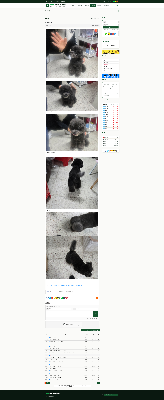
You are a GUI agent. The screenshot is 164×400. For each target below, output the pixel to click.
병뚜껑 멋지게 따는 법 (53, 368)
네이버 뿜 (48, 11)
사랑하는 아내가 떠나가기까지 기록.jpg (56, 341)
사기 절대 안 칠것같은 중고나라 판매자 (56, 370)
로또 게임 (105, 70)
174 (68, 385)
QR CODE (63, 1)
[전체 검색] (117, 5)
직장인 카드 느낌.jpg (53, 359)
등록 (96, 313)
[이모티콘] (90, 318)
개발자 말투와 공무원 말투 (54, 339)
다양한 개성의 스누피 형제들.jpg (55, 377)
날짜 (93, 334)
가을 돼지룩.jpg (52, 346)
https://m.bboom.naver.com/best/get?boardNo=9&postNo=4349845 (66, 285)
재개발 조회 (86, 5)
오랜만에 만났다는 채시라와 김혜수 (56, 343)
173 (65, 385)
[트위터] (115, 34)
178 (79, 385)
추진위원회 (99, 5)
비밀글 (88, 318)
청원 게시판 (106, 66)
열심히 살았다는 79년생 (54, 337)
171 (59, 385)
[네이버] (106, 34)
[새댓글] (92, 318)
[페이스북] (111, 34)
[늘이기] (96, 318)
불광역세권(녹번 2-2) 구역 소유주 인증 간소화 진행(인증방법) (114, 93)
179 (82, 385)
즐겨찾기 (47, 1)
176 (74, 385)
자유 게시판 (106, 62)
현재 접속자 (106, 137)
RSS (52, 1)
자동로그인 (106, 29)
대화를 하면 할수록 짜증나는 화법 (55, 366)
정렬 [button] (99, 382)
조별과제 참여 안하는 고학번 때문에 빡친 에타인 (58, 293)
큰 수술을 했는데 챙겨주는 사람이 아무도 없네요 (58, 350)
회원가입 (109, 1)
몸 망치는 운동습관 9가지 (54, 375)
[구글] (113, 34)
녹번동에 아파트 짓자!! (108, 68)
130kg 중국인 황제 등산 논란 (55, 373)
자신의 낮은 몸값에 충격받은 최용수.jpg (57, 361)
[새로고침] (94, 318)
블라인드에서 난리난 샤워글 (55, 348)
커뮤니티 (93, 5)
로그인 (104, 1)
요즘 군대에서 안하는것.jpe (54, 379)
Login (111, 27)
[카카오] (109, 34)
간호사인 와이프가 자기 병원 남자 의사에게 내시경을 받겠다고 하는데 (62, 291)
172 (62, 385)
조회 (98, 334)
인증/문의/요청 (106, 5)
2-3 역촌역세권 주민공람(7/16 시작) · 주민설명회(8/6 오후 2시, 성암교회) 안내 (117, 86)
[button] (83, 330)
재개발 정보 (80, 5)
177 (77, 385)
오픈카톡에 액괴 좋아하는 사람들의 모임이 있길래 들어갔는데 (60, 364)
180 (85, 385)
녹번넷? (73, 5)
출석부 (105, 60)
